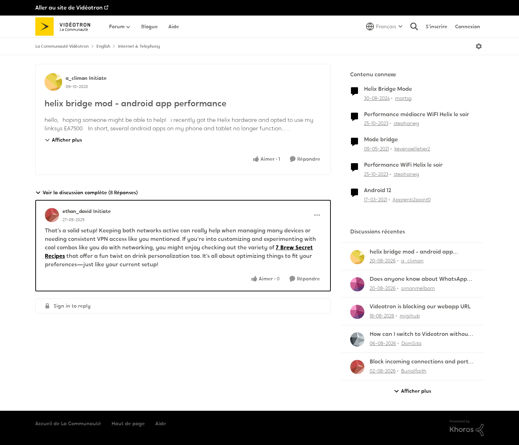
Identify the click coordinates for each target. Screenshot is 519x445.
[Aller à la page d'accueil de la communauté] (65, 26)
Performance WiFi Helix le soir (403, 164)
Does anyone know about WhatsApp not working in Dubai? (418, 279)
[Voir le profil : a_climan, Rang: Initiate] (53, 82)
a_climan (76, 78)
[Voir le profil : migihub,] (357, 312)
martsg (403, 98)
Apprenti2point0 (412, 199)
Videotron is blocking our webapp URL (420, 306)
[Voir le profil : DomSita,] (357, 339)
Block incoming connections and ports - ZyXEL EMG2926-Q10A (422, 362)
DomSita (411, 343)
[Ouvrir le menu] (479, 46)
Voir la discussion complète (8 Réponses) (90, 192)
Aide (160, 423)
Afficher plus (67, 140)
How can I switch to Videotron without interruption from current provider (420, 334)
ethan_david (76, 211)
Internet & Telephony (139, 46)
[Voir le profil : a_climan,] (357, 257)
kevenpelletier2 (412, 149)
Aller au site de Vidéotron (69, 7)
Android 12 (377, 190)
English (103, 46)
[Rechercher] (414, 26)
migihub (410, 316)
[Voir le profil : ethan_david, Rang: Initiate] (52, 215)
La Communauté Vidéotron (62, 46)
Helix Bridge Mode (388, 89)
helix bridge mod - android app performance (411, 252)
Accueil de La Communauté (68, 423)
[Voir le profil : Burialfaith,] (357, 367)
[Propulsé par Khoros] (467, 428)
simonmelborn (418, 288)
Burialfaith (413, 371)
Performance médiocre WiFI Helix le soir (416, 114)
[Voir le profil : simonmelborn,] (357, 284)
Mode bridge (381, 139)
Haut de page (128, 423)
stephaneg (406, 123)
